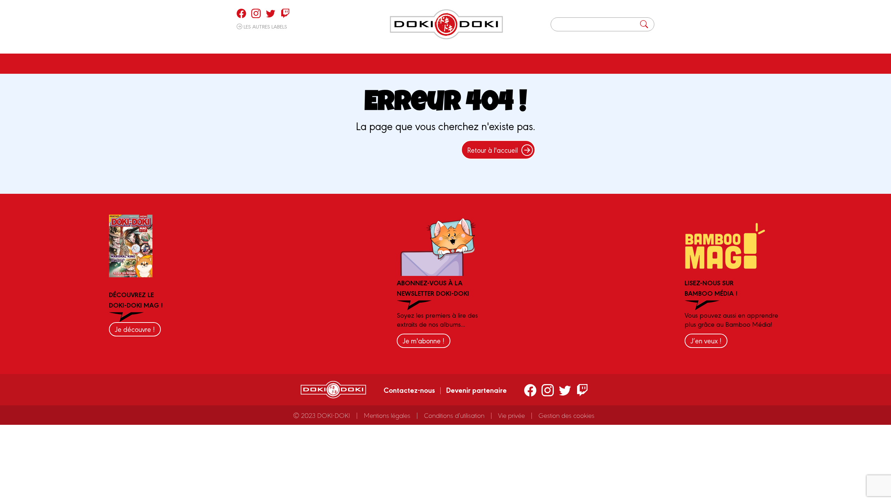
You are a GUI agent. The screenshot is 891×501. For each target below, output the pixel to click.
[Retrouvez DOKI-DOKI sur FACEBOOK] (241, 13)
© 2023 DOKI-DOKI (321, 415)
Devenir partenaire (476, 389)
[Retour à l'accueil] (446, 24)
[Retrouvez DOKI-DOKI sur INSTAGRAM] (256, 13)
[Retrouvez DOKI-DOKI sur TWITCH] (285, 13)
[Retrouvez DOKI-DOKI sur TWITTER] (270, 13)
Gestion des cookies (566, 415)
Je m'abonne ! (423, 340)
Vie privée (511, 415)
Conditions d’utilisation (454, 415)
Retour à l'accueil (492, 149)
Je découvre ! (135, 329)
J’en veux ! (706, 340)
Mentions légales (387, 415)
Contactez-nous (409, 389)
